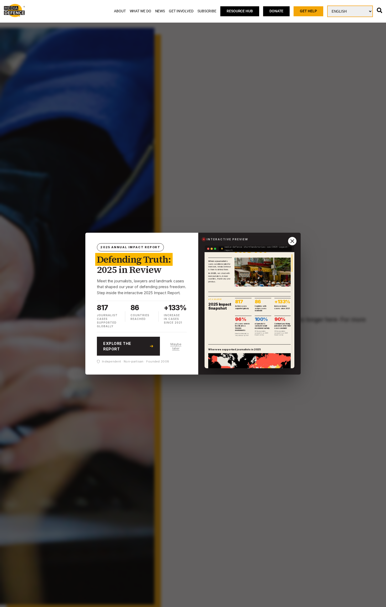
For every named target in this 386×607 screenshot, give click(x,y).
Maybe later (175, 346)
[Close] (292, 241)
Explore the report (117, 346)
